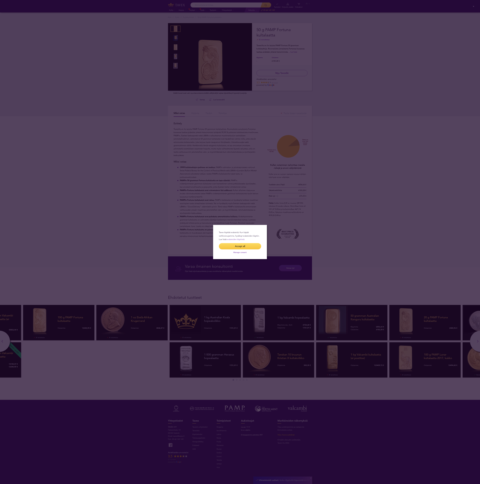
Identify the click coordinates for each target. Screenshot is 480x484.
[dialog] (240, 242)
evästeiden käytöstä (235, 239)
